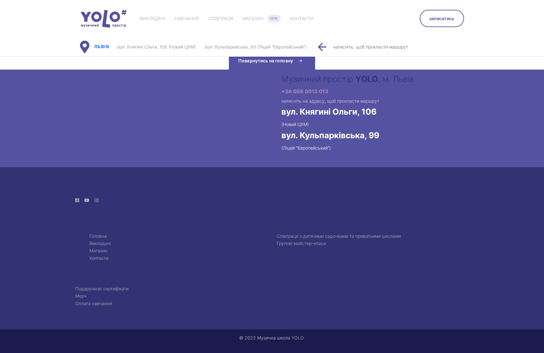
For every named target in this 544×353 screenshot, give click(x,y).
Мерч (81, 296)
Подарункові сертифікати (101, 288)
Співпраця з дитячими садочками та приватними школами (339, 236)
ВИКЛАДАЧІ (152, 18)
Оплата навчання (93, 303)
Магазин (98, 250)
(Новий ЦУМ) (295, 124)
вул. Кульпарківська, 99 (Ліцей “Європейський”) (256, 46)
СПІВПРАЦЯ (220, 18)
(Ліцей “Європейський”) (306, 148)
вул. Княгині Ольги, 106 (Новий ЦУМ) (156, 46)
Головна (98, 236)
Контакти (98, 258)
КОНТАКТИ (302, 18)
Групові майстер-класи (301, 243)
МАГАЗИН (260, 18)
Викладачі (100, 243)
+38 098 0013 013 (304, 91)
